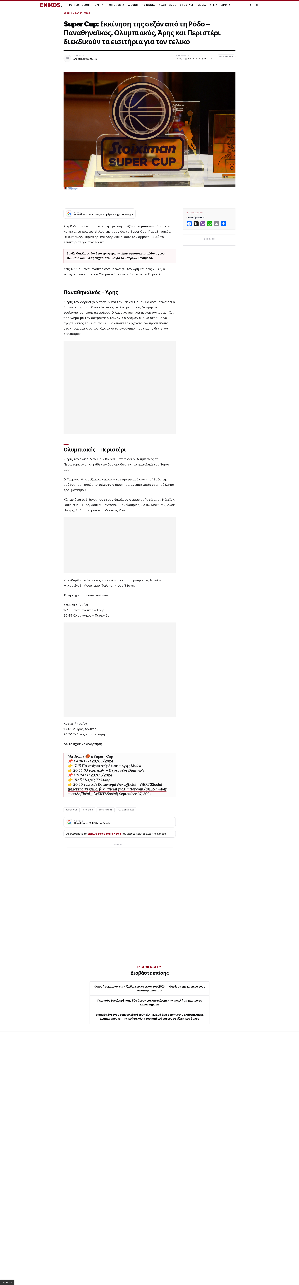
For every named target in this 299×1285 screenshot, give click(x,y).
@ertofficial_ (128, 784)
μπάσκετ (148, 226)
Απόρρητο (7, 1282)
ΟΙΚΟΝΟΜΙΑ (116, 5)
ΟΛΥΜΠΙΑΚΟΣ (106, 810)
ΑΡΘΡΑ (225, 5)
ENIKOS (51, 5)
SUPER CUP (72, 810)
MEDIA (202, 5)
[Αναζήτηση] (250, 5)
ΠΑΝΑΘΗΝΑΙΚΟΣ (126, 810)
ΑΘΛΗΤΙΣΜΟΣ (167, 5)
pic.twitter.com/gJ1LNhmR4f (142, 789)
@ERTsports (78, 789)
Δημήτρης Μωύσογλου (85, 58)
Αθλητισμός (82, 13)
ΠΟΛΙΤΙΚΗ (99, 5)
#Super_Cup (102, 756)
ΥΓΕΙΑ (214, 5)
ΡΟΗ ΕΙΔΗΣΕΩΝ (79, 5)
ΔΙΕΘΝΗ (133, 5)
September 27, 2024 (135, 793)
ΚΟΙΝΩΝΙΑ (148, 5)
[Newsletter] (256, 5)
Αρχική (68, 13)
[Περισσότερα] (238, 5)
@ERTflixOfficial (103, 789)
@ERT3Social (151, 784)
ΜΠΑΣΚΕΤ (88, 810)
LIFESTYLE (187, 5)
